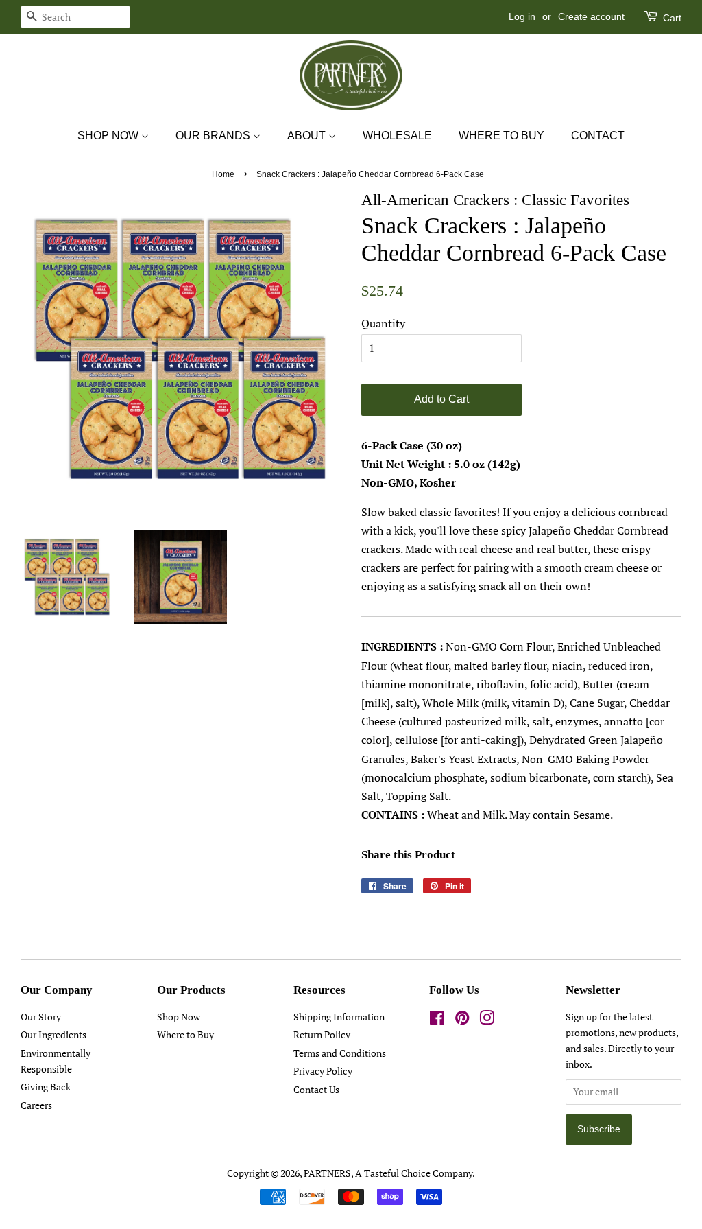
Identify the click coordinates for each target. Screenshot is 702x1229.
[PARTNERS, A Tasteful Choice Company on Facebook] (437, 1020)
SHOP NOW (109, 135)
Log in (522, 16)
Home (223, 174)
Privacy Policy (322, 1071)
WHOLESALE (397, 135)
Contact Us (316, 1090)
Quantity (383, 323)
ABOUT (307, 135)
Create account (591, 16)
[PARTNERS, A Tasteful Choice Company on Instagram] (486, 1020)
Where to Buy (185, 1035)
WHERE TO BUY (501, 135)
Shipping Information (339, 1017)
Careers (36, 1105)
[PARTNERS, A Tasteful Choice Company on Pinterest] (462, 1020)
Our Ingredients (53, 1035)
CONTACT (598, 135)
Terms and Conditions (339, 1053)
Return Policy (321, 1035)
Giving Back (46, 1087)
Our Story (41, 1017)
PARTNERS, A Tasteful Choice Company (388, 1173)
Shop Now (178, 1017)
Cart (670, 17)
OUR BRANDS (214, 135)
